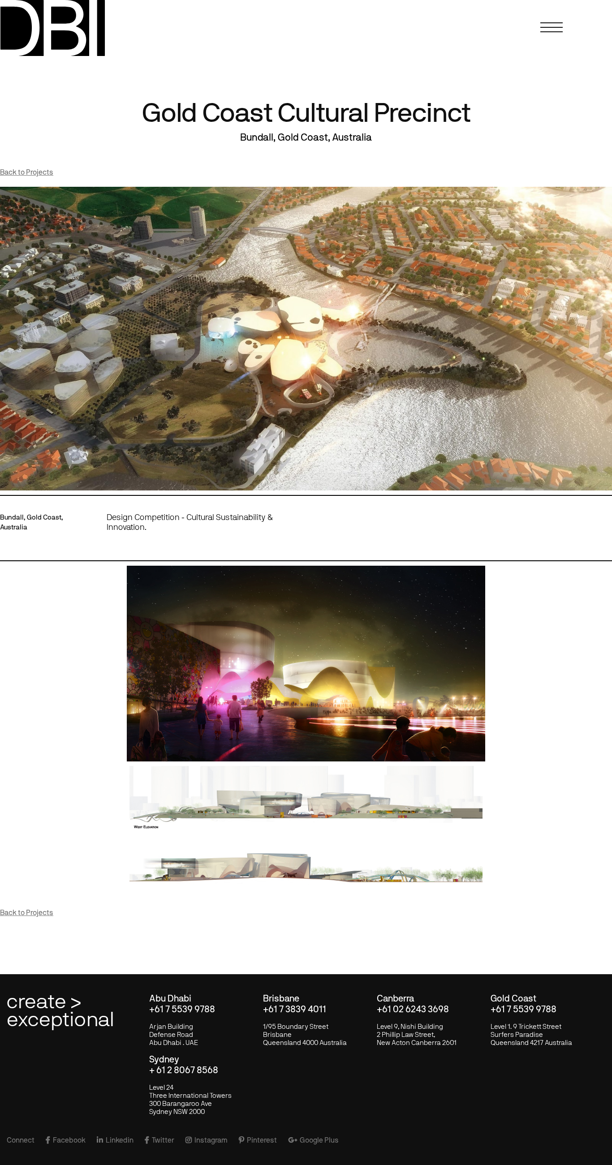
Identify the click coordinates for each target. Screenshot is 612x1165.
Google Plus (313, 1140)
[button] (553, 33)
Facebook (66, 1140)
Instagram (206, 1140)
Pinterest (258, 1140)
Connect (20, 1140)
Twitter (159, 1140)
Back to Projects (26, 172)
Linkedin (115, 1140)
